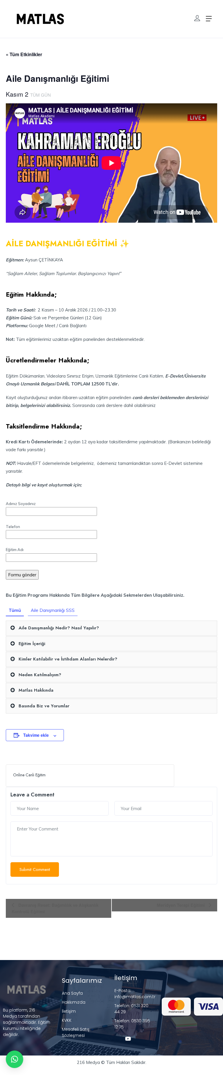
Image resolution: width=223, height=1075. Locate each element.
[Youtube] (128, 1038)
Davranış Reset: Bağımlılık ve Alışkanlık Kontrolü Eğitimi (55, 908)
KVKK (66, 1020)
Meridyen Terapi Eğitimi (181, 905)
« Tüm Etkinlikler (24, 54)
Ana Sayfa (72, 993)
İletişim (69, 1011)
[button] (14, 1059)
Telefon (13, 526)
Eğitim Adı (15, 549)
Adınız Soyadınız (21, 503)
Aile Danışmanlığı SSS (53, 610)
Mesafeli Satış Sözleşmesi (75, 1032)
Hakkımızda (73, 1002)
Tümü (15, 610)
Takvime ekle (36, 735)
